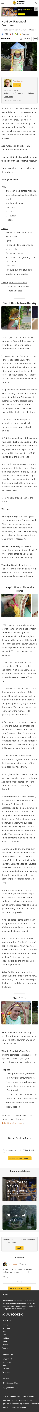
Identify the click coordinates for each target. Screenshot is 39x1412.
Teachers (5, 1348)
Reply (19, 1281)
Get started (6, 1362)
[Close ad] (36, 9)
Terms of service (28, 1397)
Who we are (7, 1372)
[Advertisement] (19, 11)
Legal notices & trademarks (15, 1407)
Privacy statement (11, 1400)
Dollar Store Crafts (13, 100)
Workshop (6, 1328)
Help (4, 1365)
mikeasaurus (13, 1264)
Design (5, 1331)
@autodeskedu (12, 1388)
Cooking (5, 1338)
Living (4, 1341)
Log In (19, 1248)
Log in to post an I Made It (19, 1158)
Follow (17, 85)
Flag (7, 1277)
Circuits (5, 1325)
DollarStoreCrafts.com (12, 1123)
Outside (5, 1345)
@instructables (12, 1383)
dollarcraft (8, 30)
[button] (2, 3)
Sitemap (5, 1369)
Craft (16, 30)
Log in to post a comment (19, 1288)
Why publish (7, 1359)
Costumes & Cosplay (28, 30)
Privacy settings (26, 1400)
